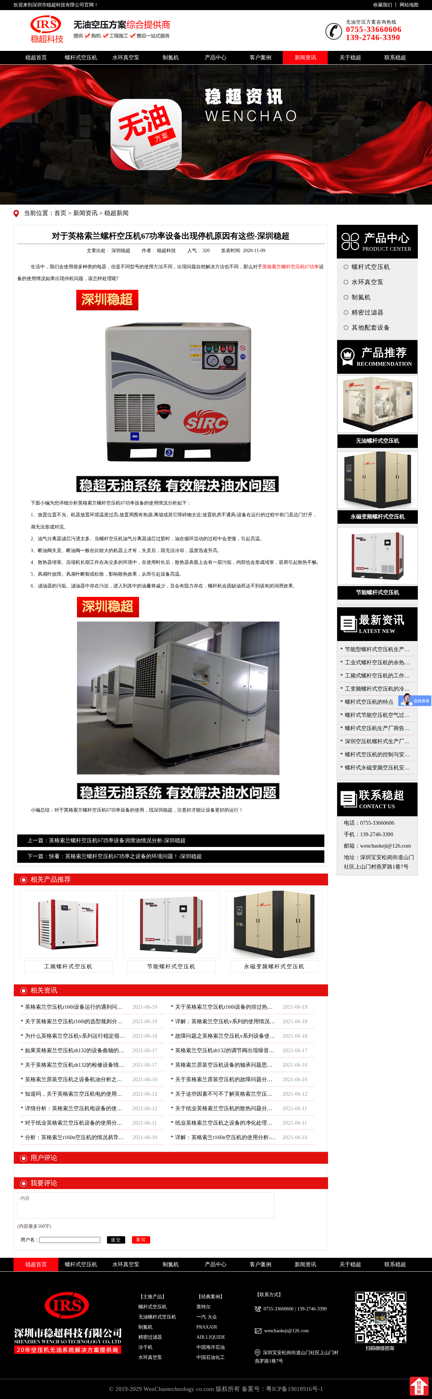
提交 (116, 1239)
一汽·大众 (206, 1316)
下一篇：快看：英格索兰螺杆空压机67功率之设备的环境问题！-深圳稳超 (114, 856)
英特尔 (203, 1306)
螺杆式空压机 (152, 1306)
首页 (61, 213)
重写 (141, 1239)
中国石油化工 (210, 1357)
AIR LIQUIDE (210, 1337)
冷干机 (145, 1347)
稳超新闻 (116, 213)
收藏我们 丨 (386, 4)
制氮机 (145, 1327)
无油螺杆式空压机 (157, 1316)
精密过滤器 (150, 1337)
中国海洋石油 (210, 1347)
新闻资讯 (85, 213)
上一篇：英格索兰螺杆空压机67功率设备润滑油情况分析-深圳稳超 (106, 840)
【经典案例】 (210, 1296)
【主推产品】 (152, 1296)
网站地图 (409, 4)
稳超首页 (36, 57)
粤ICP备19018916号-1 (294, 1389)
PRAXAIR (206, 1327)
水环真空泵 (150, 1357)
